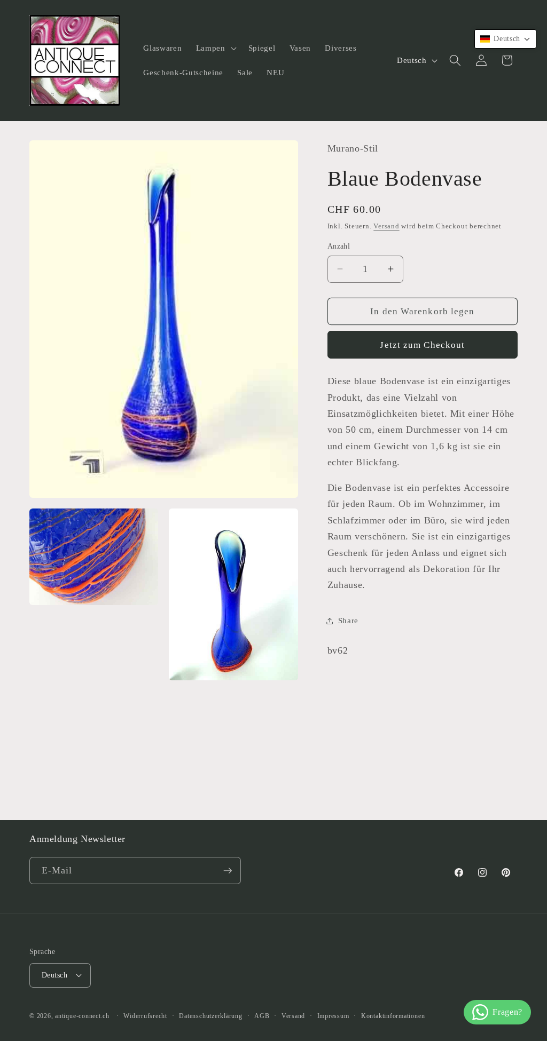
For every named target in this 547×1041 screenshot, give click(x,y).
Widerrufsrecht (145, 1016)
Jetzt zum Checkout (422, 345)
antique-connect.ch (82, 1016)
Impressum (333, 1016)
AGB (261, 1016)
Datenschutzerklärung (210, 1016)
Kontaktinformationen (393, 1016)
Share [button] (348, 620)
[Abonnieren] (227, 871)
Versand (386, 226)
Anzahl (338, 246)
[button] (215, 48)
